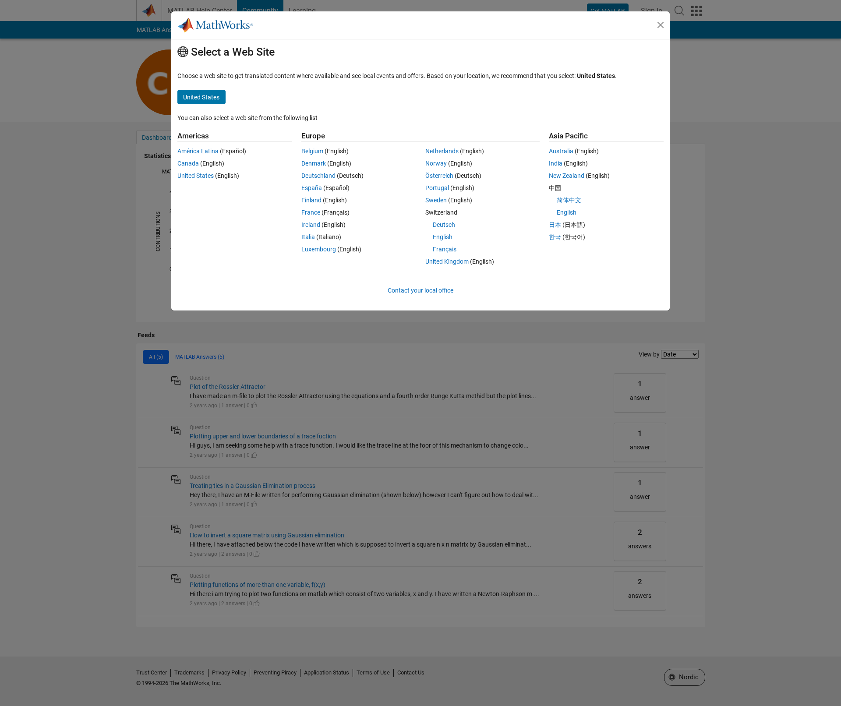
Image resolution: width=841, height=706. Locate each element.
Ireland (310, 224)
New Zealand (566, 175)
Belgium (312, 151)
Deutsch (444, 224)
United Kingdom (447, 261)
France (310, 212)
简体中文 (569, 200)
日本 (555, 224)
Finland (311, 200)
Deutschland (318, 175)
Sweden (436, 200)
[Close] (660, 25)
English (442, 236)
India (555, 163)
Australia (561, 151)
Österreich (439, 175)
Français (444, 249)
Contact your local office (420, 290)
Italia (308, 236)
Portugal (437, 187)
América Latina (198, 151)
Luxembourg (318, 249)
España (311, 187)
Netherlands (442, 151)
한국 (555, 236)
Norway (436, 163)
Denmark (313, 163)
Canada (188, 163)
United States (195, 175)
